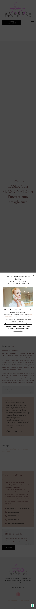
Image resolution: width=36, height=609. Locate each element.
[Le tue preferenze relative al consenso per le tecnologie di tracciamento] (32, 605)
